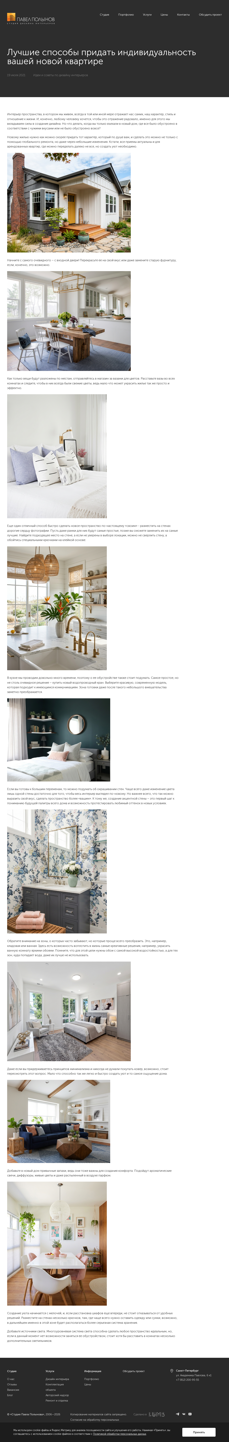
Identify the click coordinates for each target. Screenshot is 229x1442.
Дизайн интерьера (57, 1379)
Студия (104, 14)
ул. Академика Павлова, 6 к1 (193, 1375)
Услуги (147, 14)
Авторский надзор (57, 1395)
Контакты (183, 14)
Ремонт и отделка (57, 1400)
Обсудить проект (210, 14)
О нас (10, 1379)
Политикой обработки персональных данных (119, 1434)
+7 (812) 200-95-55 (187, 1379)
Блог (10, 1395)
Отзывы (12, 1384)
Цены (164, 14)
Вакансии (13, 1389)
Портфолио (126, 14)
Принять (199, 1432)
